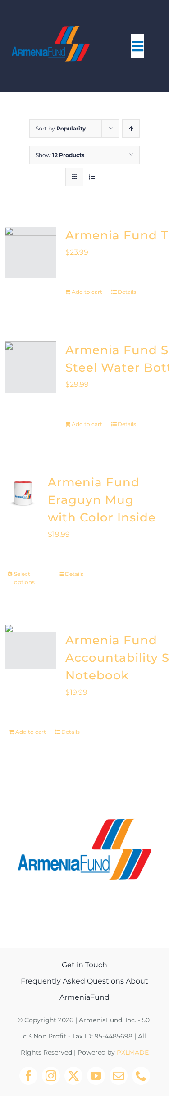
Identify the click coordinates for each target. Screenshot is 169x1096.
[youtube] (96, 1076)
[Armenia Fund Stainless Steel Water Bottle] (30, 367)
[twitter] (73, 1076)
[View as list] (92, 177)
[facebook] (28, 1076)
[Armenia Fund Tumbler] (30, 252)
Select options (24, 577)
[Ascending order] (131, 128)
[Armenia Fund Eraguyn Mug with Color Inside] (23, 492)
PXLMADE (133, 1052)
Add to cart (87, 291)
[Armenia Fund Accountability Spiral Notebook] (30, 650)
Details (127, 291)
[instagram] (51, 1076)
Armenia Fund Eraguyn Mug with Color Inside (102, 500)
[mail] (119, 1076)
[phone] (141, 1076)
